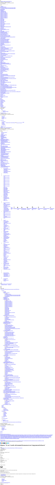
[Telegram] (8, 443)
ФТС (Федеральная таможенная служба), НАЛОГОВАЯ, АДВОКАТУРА (36, 437)
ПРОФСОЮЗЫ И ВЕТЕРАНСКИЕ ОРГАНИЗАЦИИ (12, 377)
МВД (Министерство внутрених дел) (10, 339)
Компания (5, 412)
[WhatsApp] (6, 443)
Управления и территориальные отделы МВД (14, 440)
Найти (1, 484)
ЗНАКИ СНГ (17, 435)
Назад (5, 291)
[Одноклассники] (1, 443)
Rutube (3, 118)
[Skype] (7, 443)
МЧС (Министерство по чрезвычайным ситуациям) (12, 346)
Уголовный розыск (5, 440)
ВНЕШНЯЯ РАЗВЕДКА (11, 435)
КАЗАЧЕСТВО (21, 435)
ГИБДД (1, 440)
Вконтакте (3, 116)
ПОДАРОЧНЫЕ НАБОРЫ (15, 438)
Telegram (3, 117)
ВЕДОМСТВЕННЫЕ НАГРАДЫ (9, 332)
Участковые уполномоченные (24, 440)
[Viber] (5, 443)
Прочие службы (41, 440)
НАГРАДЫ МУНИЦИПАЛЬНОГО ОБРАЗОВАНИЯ (12, 351)
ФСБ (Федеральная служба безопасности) (11, 394)
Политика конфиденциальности (5, 482)
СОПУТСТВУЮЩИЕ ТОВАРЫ (9, 400)
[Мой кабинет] (0, 285)
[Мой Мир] (3, 443)
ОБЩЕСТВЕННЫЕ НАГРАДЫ (9, 436)
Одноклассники (4, 480)
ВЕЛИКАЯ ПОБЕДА (8, 294)
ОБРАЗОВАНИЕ (2, 436)
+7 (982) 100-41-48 (9, 289)
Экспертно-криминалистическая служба (33, 440)
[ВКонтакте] (0, 443)
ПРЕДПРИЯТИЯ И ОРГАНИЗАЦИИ (10, 364)
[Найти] (1, 5)
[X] (4, 443)
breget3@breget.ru (3, 426)
